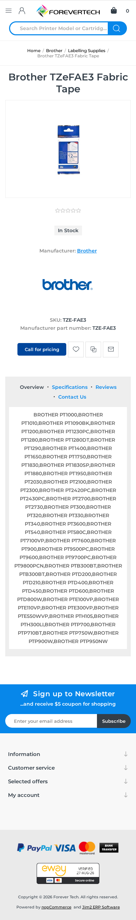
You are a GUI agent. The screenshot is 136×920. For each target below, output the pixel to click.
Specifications (70, 387)
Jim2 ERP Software (101, 907)
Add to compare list (93, 349)
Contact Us (72, 397)
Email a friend (111, 349)
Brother (87, 251)
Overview (32, 387)
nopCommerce (56, 907)
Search (117, 28)
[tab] (32, 387)
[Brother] (68, 307)
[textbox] (62, 28)
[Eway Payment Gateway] (68, 873)
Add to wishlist (76, 349)
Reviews (106, 387)
